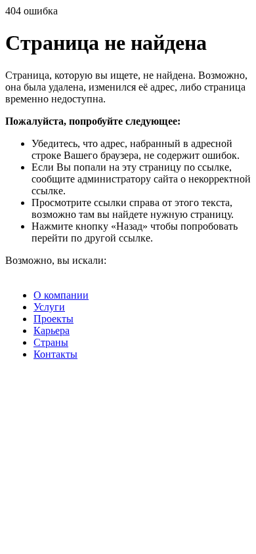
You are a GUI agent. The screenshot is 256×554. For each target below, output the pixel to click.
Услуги (49, 306)
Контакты (55, 354)
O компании (61, 295)
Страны (50, 342)
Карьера (51, 330)
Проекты (53, 318)
